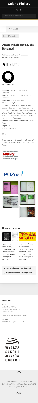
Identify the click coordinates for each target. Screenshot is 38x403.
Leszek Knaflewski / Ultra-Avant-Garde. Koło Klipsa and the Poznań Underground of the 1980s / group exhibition (26, 251)
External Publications (10, 36)
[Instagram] (21, 10)
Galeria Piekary (19, 4)
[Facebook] (17, 10)
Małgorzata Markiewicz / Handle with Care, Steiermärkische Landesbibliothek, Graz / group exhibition (9, 251)
